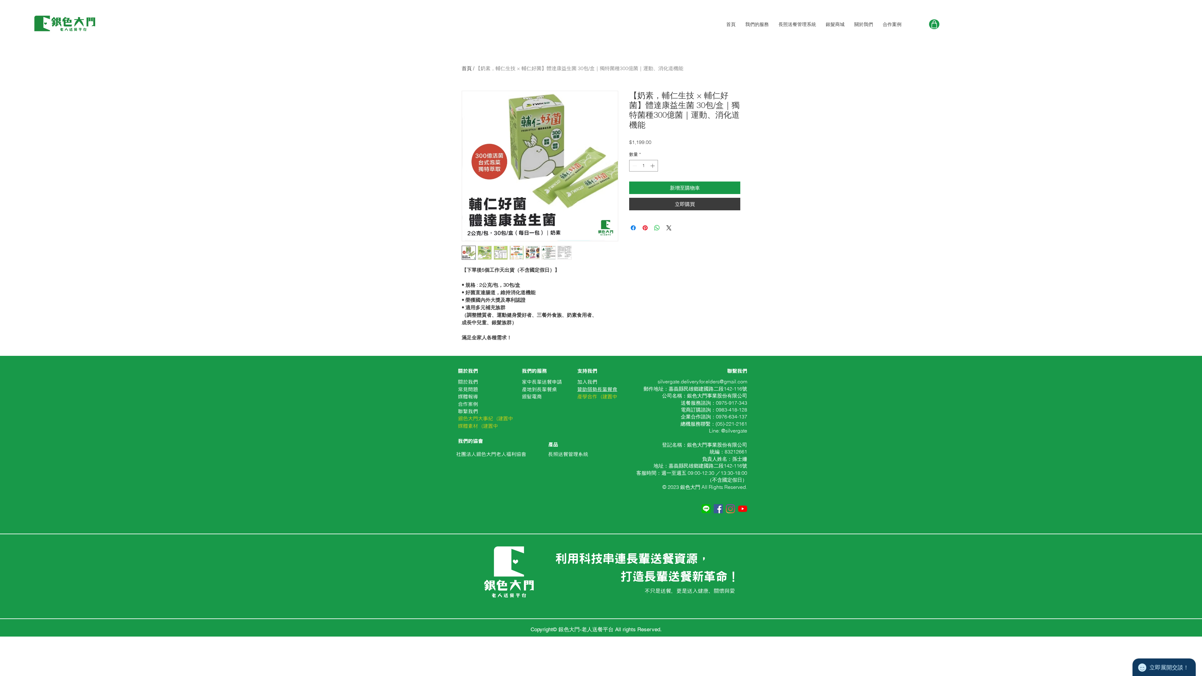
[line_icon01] (706, 508)
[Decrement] (634, 165)
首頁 (467, 68)
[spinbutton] (643, 165)
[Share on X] (669, 228)
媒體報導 (468, 396)
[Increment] (653, 165)
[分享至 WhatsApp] (657, 228)
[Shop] (934, 24)
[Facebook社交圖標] (718, 508)
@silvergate (734, 431)
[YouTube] (742, 508)
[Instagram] (730, 508)
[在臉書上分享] (633, 228)
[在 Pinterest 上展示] (645, 228)
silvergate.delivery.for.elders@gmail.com (702, 381)
